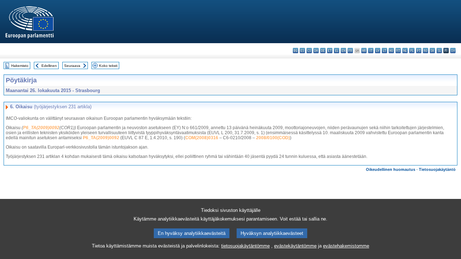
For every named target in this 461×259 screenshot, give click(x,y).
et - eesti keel (329, 50)
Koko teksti (108, 66)
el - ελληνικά (336, 50)
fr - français (350, 50)
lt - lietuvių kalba (384, 50)
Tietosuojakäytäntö (437, 169)
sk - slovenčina (432, 50)
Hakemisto (19, 66)
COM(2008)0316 (201, 137)
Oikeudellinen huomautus (390, 169)
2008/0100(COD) (273, 137)
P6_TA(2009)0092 (41, 127)
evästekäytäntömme (295, 246)
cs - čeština (309, 50)
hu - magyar (391, 50)
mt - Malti (398, 50)
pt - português (418, 50)
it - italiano (370, 50)
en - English (343, 50)
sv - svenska (453, 50)
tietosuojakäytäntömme (245, 246)
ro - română (425, 50)
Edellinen (49, 66)
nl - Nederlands (405, 50)
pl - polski (412, 50)
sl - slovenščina (439, 50)
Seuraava (72, 66)
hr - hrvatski (364, 50)
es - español (302, 50)
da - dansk (316, 50)
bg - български (295, 50)
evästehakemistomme (346, 246)
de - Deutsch (323, 50)
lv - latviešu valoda (377, 50)
